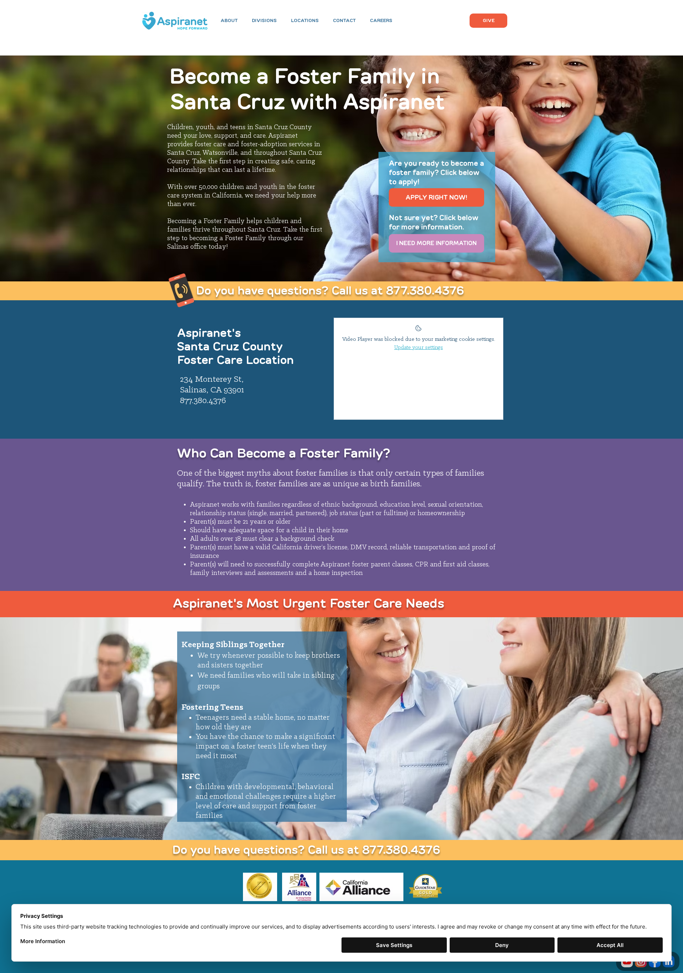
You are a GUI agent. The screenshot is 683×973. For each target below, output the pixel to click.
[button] (264, 20)
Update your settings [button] (418, 347)
